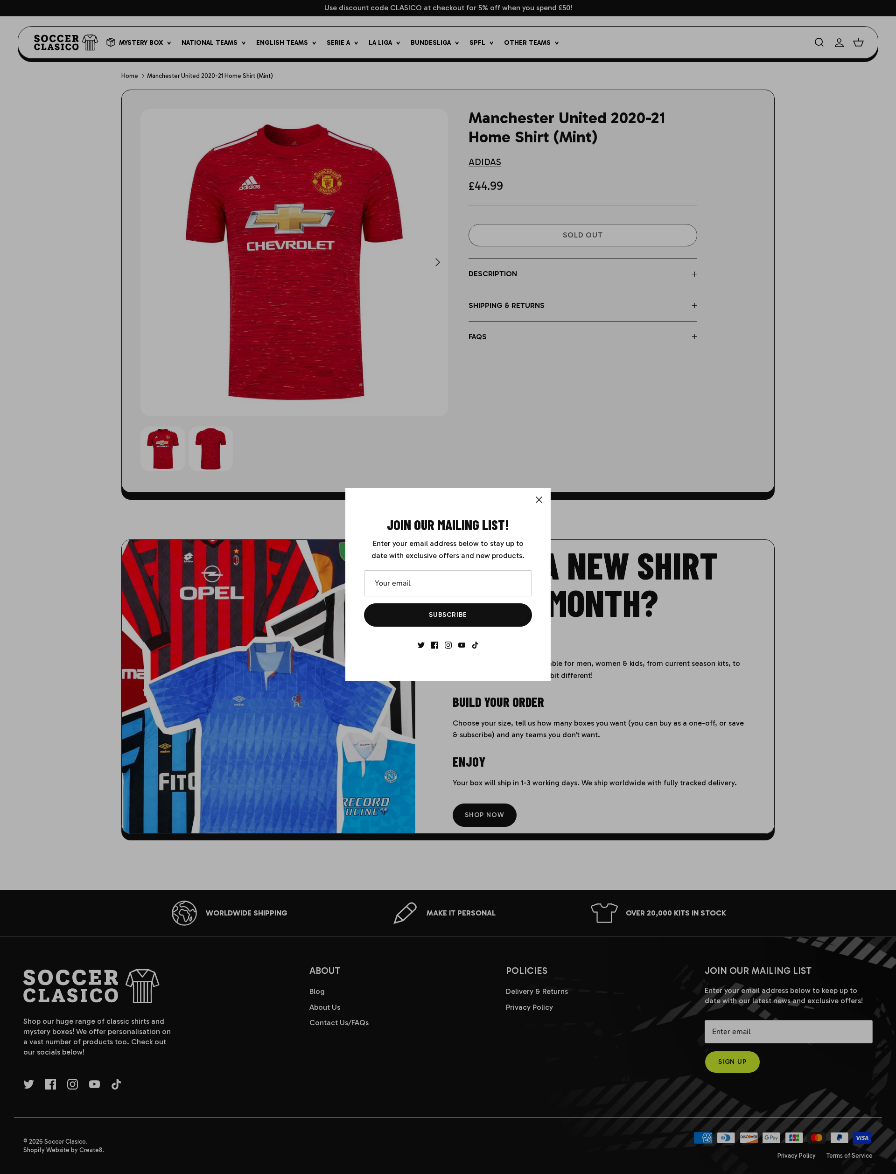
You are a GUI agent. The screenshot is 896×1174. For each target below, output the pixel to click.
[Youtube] (461, 645)
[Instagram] (448, 645)
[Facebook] (434, 645)
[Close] (539, 499)
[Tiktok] (475, 645)
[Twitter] (421, 645)
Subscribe (448, 615)
